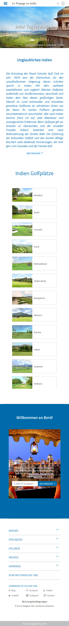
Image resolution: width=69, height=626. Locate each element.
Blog (13, 590)
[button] (34, 195)
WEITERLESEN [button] (33, 153)
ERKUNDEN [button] (15, 540)
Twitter (49, 590)
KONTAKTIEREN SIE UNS (23, 575)
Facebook (33, 590)
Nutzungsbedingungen (34, 601)
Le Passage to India (24, 3)
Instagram (34, 595)
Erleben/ (41, 45)
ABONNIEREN (46, 483)
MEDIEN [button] (13, 557)
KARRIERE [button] (15, 566)
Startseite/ (30, 45)
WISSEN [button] (13, 531)
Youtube (50, 595)
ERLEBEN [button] (14, 548)
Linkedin (15, 595)
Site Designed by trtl (34, 624)
